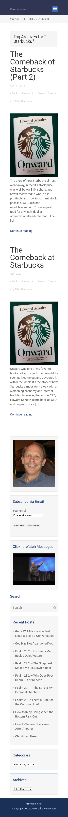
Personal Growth (46, 93)
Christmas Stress (26, 736)
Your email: (20, 510)
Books (15, 93)
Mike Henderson (24, 101)
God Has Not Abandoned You (34, 643)
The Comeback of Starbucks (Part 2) (32, 65)
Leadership (28, 93)
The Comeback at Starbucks (32, 257)
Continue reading (21, 230)
